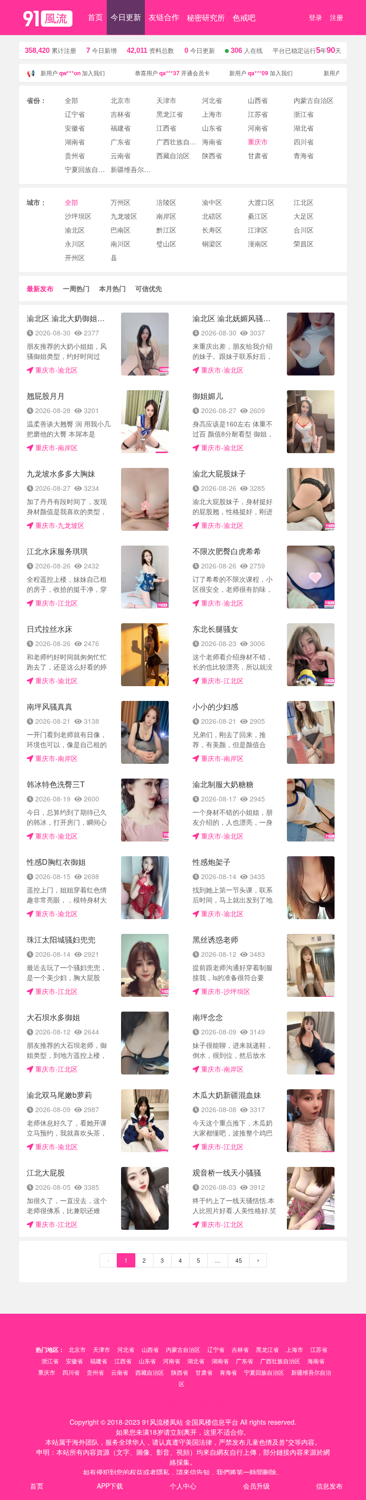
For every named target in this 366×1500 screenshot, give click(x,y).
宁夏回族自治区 (264, 1372)
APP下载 (110, 1485)
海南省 (316, 1361)
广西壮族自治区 (280, 1361)
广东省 (244, 1361)
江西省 (123, 1361)
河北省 (125, 1349)
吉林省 (240, 1349)
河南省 (171, 1361)
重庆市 (46, 1372)
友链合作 (164, 16)
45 (238, 1260)
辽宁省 (215, 1349)
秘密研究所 (206, 17)
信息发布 (329, 1485)
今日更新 (126, 16)
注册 (336, 17)
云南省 (119, 1372)
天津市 (101, 1349)
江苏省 (318, 1349)
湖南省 (220, 1361)
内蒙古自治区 (183, 1349)
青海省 (228, 1372)
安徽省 (74, 1361)
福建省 (98, 1361)
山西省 (150, 1349)
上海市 (294, 1349)
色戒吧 (244, 17)
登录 (315, 17)
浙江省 (50, 1361)
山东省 (147, 1361)
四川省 (71, 1372)
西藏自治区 (149, 1372)
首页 (95, 16)
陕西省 (179, 1372)
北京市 (77, 1349)
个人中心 (183, 1485)
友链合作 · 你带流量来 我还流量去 (183, 1404)
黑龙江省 (267, 1349)
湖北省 (195, 1361)
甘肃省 (204, 1372)
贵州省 (95, 1372)
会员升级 (256, 1485)
